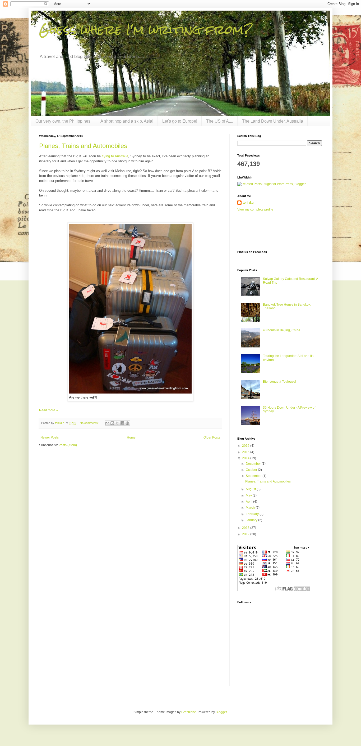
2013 (246, 528)
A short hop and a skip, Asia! (126, 121)
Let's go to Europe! (179, 121)
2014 (246, 458)
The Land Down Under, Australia (272, 121)
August (251, 489)
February (253, 514)
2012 (246, 534)
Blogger (221, 712)
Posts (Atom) (68, 445)
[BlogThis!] (112, 423)
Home (131, 437)
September (254, 476)
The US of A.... (219, 121)
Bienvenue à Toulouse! (279, 381)
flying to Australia (115, 156)
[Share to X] (117, 423)
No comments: (89, 423)
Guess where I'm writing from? (146, 29)
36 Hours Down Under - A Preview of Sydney (289, 409)
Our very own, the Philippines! (63, 121)
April (249, 501)
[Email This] (107, 423)
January (252, 520)
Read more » (48, 410)
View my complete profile (255, 209)
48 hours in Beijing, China (281, 330)
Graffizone (188, 712)
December (254, 464)
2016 (246, 446)
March (251, 508)
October (252, 470)
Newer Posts (49, 437)
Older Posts (211, 437)
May (249, 495)
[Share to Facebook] (122, 423)
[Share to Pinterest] (127, 423)
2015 (246, 452)
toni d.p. (248, 202)
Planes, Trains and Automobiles (83, 145)
